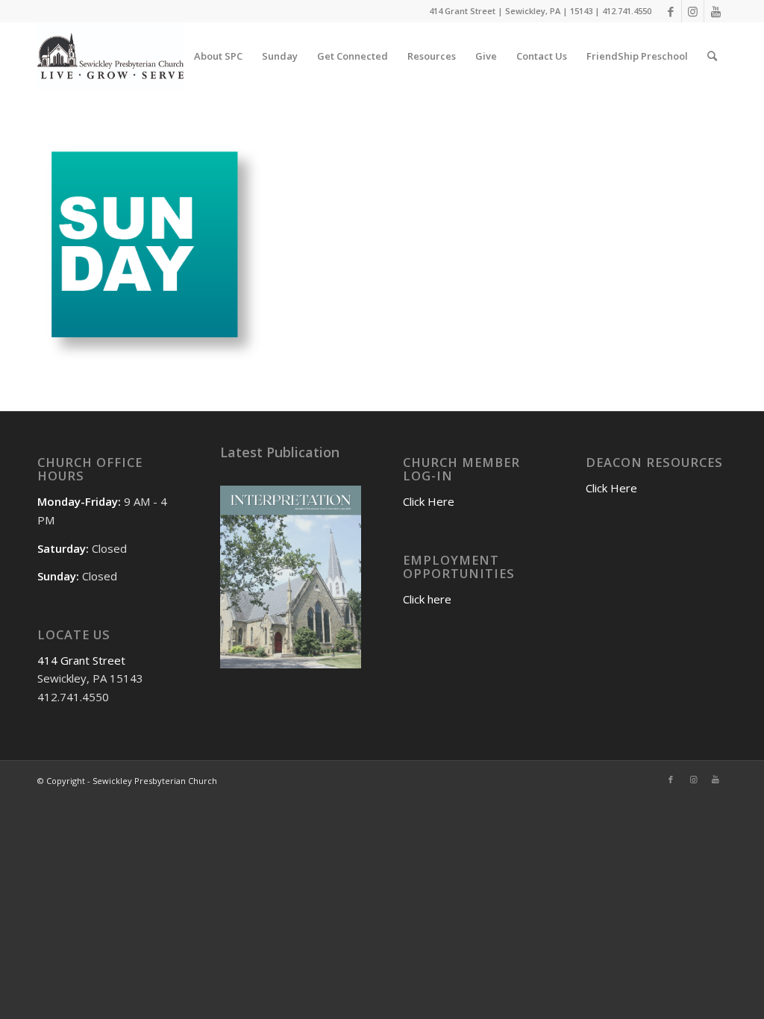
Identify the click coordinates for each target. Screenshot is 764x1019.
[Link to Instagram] (693, 11)
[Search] (712, 56)
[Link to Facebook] (670, 11)
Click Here (428, 501)
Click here (427, 599)
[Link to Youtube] (715, 11)
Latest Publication (279, 452)
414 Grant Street (81, 660)
